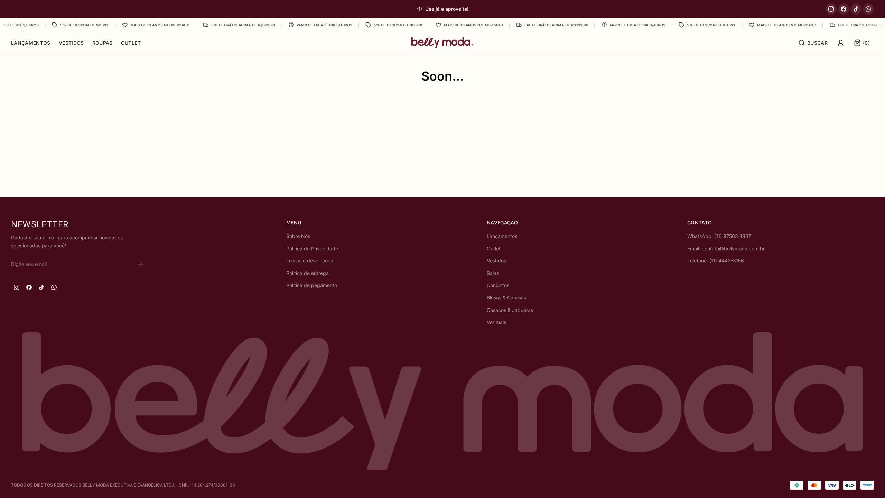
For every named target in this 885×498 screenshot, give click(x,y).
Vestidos (71, 43)
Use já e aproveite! (446, 9)
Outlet (131, 43)
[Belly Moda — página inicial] (442, 43)
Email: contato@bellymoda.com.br (726, 248)
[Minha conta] (841, 43)
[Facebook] (843, 9)
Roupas (102, 43)
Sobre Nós (298, 236)
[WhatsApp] (868, 9)
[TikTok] (855, 9)
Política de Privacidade (312, 248)
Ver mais (496, 322)
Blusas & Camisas (506, 298)
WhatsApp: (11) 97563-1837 (719, 236)
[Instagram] (831, 9)
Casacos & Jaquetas (510, 310)
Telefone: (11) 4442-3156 (715, 261)
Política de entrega (307, 273)
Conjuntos (498, 285)
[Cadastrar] (140, 264)
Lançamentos (30, 43)
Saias (493, 273)
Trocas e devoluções (309, 261)
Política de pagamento (311, 285)
